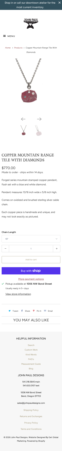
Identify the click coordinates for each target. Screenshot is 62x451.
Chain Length (9, 232)
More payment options (31, 279)
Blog (31, 368)
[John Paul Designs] (31, 24)
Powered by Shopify (36, 441)
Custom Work (31, 350)
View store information (18, 294)
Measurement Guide (31, 364)
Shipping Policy (31, 410)
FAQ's (31, 359)
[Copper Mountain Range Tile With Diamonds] (31, 86)
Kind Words (31, 354)
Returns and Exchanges (31, 416)
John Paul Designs (19, 437)
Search (31, 345)
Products (18, 48)
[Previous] (23, 119)
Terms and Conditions (31, 429)
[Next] (39, 119)
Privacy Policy (31, 423)
